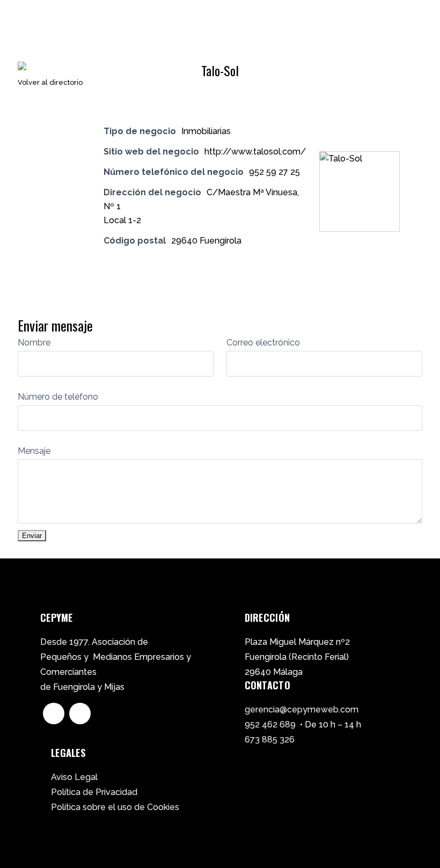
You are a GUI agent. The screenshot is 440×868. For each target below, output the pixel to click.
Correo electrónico (263, 342)
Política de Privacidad (94, 792)
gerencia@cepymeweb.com (301, 709)
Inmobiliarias (206, 131)
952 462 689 (270, 724)
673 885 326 (270, 739)
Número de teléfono (58, 397)
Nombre (34, 342)
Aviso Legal (74, 777)
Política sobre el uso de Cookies (115, 807)
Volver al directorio (50, 82)
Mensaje (34, 451)
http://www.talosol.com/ (255, 151)
